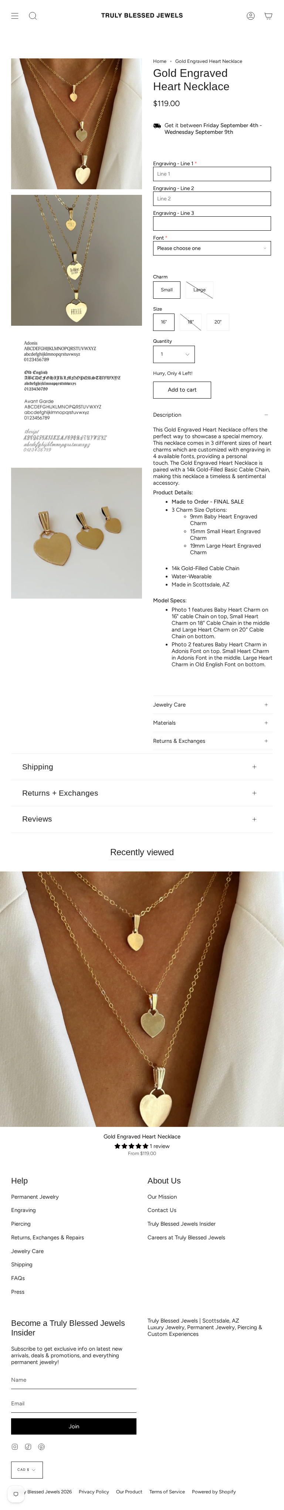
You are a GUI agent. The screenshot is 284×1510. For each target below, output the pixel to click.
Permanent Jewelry (35, 1197)
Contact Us (162, 1210)
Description (167, 415)
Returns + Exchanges (60, 793)
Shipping (37, 766)
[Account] (250, 15)
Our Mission (162, 1197)
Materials (164, 723)
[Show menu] (14, 15)
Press (17, 1292)
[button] (132, 1146)
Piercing (21, 1223)
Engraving (23, 1210)
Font (158, 238)
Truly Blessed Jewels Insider (182, 1223)
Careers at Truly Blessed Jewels (186, 1237)
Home (159, 61)
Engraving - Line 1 (173, 163)
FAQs (18, 1278)
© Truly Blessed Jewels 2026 (41, 1491)
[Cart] (268, 15)
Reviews (37, 819)
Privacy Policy (94, 1491)
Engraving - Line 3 (173, 213)
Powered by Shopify (214, 1491)
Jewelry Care (169, 704)
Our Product (129, 1491)
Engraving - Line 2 (173, 188)
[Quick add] (8, 1118)
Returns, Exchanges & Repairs (47, 1237)
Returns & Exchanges (179, 741)
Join (74, 1426)
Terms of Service (167, 1491)
